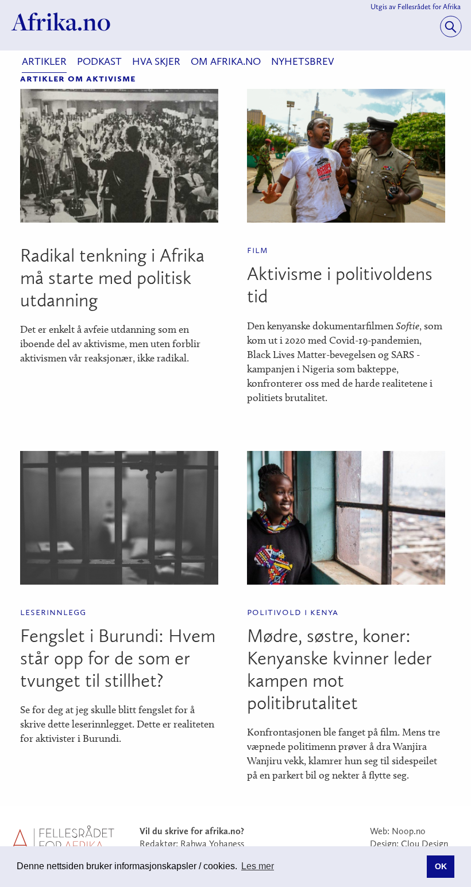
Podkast (99, 61)
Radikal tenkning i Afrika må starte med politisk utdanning (112, 278)
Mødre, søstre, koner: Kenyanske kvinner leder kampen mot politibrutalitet (339, 669)
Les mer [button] (257, 866)
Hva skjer (156, 61)
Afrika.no (61, 22)
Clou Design (424, 843)
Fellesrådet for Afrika (429, 6)
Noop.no (409, 831)
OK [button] (441, 866)
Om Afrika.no (226, 61)
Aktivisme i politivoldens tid (340, 285)
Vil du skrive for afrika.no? (192, 831)
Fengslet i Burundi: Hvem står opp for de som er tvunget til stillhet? (117, 658)
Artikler (44, 61)
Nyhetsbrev (302, 61)
